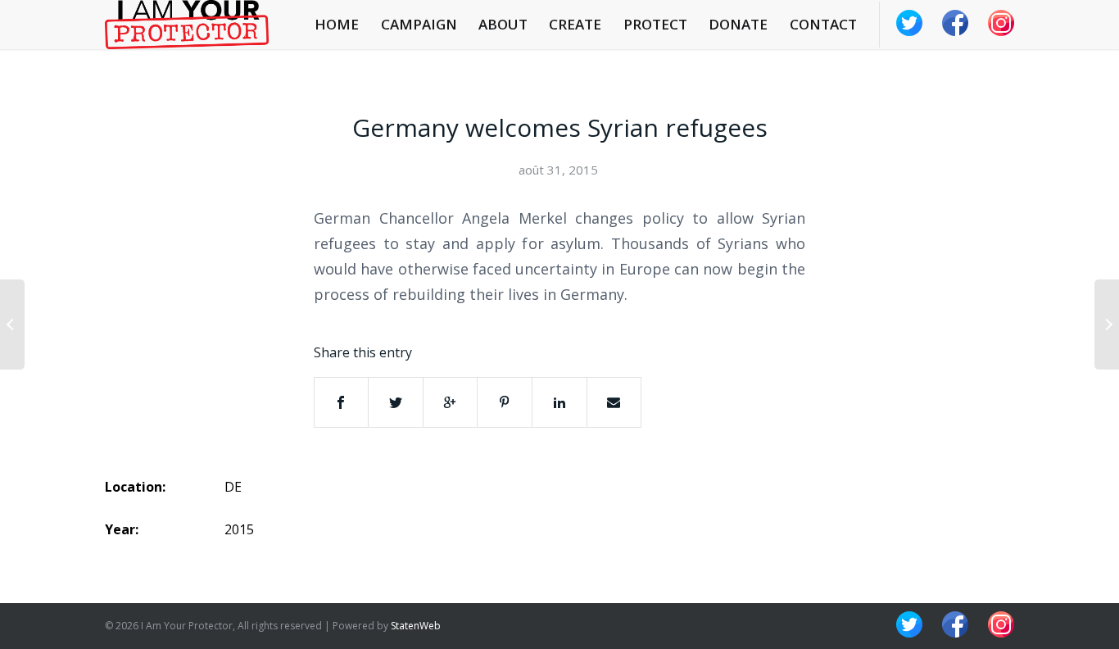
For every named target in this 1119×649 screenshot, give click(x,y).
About (503, 24)
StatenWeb (416, 626)
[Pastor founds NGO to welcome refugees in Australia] (1106, 324)
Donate (738, 24)
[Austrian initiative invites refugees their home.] (12, 324)
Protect (655, 24)
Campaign (419, 24)
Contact (823, 24)
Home (337, 24)
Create (575, 24)
